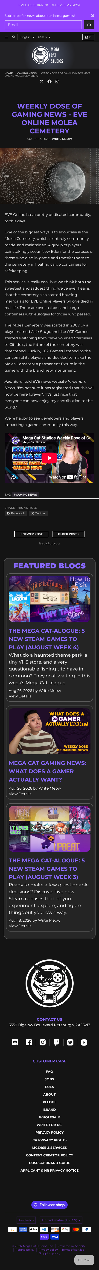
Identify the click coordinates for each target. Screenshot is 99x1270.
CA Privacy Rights (49, 1140)
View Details (20, 696)
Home (9, 73)
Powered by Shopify (71, 1246)
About (49, 1094)
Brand (49, 1110)
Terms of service (73, 1249)
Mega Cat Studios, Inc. (38, 1246)
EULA (49, 1087)
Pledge (49, 1102)
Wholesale (49, 1117)
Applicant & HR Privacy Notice (49, 1170)
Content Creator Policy (49, 1155)
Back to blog (49, 543)
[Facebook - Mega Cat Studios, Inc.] (49, 82)
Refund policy (25, 1249)
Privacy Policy (49, 1132)
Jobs (49, 1079)
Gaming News (27, 73)
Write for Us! (49, 1125)
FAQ (49, 1072)
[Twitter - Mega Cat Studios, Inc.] (42, 82)
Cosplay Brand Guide (49, 1163)
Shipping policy (49, 1253)
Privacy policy (48, 1249)
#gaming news (25, 494)
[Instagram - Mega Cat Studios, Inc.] (57, 82)
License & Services (49, 1148)
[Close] (92, 15)
